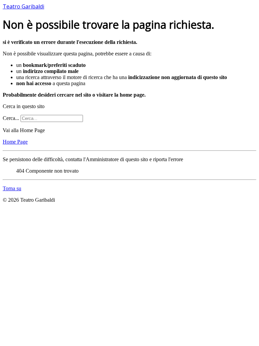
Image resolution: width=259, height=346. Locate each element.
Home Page (15, 142)
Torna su (12, 188)
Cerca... (11, 118)
